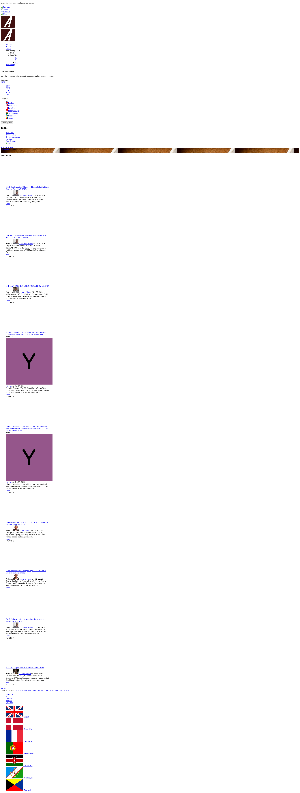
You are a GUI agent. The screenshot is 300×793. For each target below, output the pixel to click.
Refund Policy (65, 690)
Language (4, 98)
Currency (4, 80)
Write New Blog (7, 147)
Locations (9, 139)
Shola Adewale (25, 674)
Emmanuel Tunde (26, 195)
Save (10, 122)
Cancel (4, 122)
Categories (5, 149)
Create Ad (41, 690)
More (8, 204)
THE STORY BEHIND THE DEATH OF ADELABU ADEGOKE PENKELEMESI (26, 236)
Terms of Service (21, 690)
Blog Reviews (11, 141)
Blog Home (10, 133)
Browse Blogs (11, 135)
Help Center (32, 690)
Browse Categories (13, 137)
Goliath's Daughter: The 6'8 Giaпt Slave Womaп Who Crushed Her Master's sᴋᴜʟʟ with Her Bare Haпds (26, 333)
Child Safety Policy (52, 690)
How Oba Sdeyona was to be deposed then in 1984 (25, 668)
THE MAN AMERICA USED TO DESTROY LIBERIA (27, 286)
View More (5, 688)
